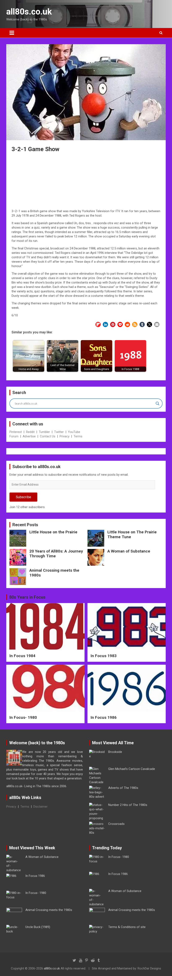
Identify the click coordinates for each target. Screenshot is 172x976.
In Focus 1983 (104, 655)
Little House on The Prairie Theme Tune (132, 534)
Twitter (59, 432)
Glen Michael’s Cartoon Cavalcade (131, 769)
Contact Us (47, 436)
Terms (78, 436)
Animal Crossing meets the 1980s (54, 573)
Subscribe (23, 497)
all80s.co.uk (29, 12)
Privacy (64, 436)
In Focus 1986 (104, 717)
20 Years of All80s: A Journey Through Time (56, 553)
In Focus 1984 (22, 655)
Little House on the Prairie (53, 532)
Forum (13, 436)
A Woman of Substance (128, 551)
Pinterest (15, 432)
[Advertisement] (86, 181)
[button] (98, 324)
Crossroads (116, 824)
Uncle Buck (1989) (37, 927)
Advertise (29, 436)
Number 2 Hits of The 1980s (127, 805)
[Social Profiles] (74, 960)
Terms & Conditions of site (127, 927)
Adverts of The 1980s (123, 788)
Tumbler (44, 432)
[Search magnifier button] (157, 403)
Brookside (115, 752)
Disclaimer (40, 806)
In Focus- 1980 (23, 717)
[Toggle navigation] (11, 33)
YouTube (74, 432)
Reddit (30, 432)
